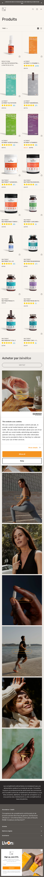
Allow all (22, 454)
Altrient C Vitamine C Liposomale (31, 63)
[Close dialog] (41, 850)
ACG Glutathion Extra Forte (9, 63)
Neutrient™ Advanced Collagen (9, 182)
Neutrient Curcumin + (31, 221)
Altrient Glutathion (9, 103)
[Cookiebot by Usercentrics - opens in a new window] (33, 414)
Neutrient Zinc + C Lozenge (30, 340)
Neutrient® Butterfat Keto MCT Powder (9, 222)
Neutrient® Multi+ (8, 301)
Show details (33, 447)
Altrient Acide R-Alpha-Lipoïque (10, 142)
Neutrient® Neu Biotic (31, 301)
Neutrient (5, 180)
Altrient (27, 61)
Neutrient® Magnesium (32, 261)
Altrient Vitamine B (30, 142)
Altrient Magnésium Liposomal (31, 103)
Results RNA (6, 61)
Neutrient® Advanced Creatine (31, 182)
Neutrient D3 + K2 (8, 261)
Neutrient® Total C (9, 340)
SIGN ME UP (11, 868)
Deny (22, 461)
